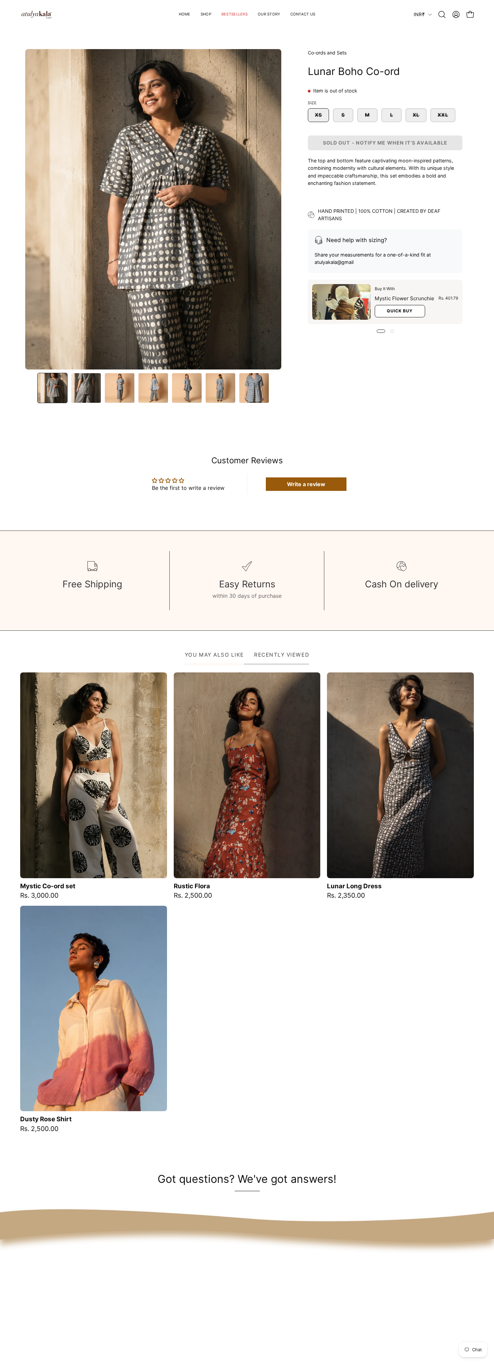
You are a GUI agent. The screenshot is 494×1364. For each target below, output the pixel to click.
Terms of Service (343, 1266)
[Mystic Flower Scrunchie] (341, 302)
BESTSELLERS (249, 1288)
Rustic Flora (192, 886)
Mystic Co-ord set (47, 886)
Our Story (334, 1321)
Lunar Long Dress (354, 886)
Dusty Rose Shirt (46, 1119)
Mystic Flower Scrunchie (404, 298)
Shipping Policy (342, 1277)
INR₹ (419, 14)
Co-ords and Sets (327, 52)
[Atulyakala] (37, 14)
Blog (328, 1310)
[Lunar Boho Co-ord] (52, 388)
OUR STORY (246, 1299)
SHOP (238, 1277)
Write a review (306, 484)
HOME (239, 1266)
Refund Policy (339, 1288)
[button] (269, 14)
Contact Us (336, 1299)
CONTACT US (248, 1310)
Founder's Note (341, 1332)
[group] (247, 902)
